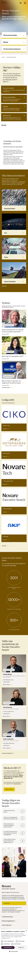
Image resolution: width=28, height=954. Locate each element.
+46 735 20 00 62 (6, 682)
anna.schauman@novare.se (8, 711)
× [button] (26, 930)
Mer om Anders (6, 748)
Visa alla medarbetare (7, 753)
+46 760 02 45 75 (6, 713)
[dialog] (14, 941)
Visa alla (3, 125)
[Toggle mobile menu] (25, 3)
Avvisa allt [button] (21, 947)
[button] (14, 951)
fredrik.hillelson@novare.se (8, 679)
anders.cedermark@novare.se (8, 743)
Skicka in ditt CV (9, 789)
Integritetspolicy (17, 783)
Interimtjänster (6, 925)
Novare (3, 57)
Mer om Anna (6, 716)
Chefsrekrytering (7, 917)
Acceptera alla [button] (8, 947)
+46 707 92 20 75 (6, 745)
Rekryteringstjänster (8, 921)
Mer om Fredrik (6, 684)
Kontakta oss (7, 24)
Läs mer (8, 938)
